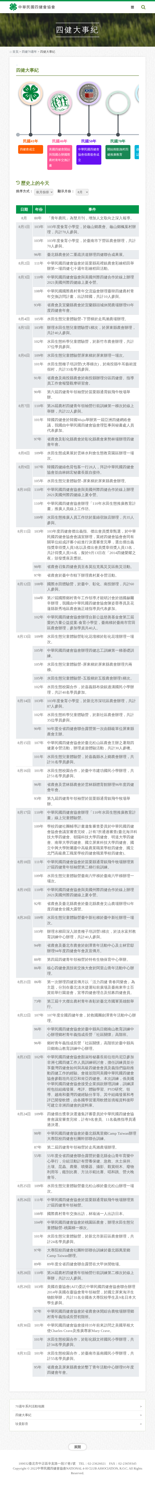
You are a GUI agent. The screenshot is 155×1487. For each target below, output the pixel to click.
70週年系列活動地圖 (29, 1406)
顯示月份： (66, 191)
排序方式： (24, 191)
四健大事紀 (23, 1415)
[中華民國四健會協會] (32, 7)
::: (10, 51)
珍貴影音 (21, 1424)
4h (35, 16)
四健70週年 (29, 51)
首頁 (15, 51)
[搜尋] (143, 7)
